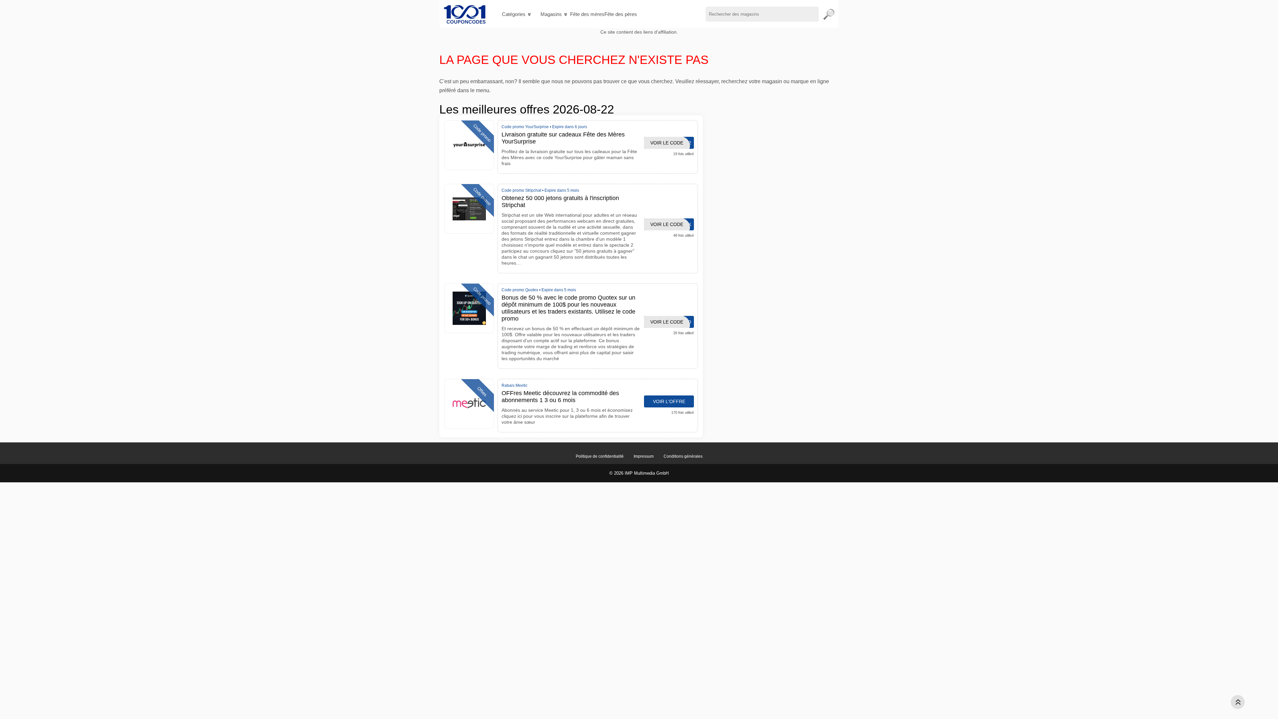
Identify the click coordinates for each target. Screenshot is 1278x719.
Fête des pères (620, 14)
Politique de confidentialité (600, 456)
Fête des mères (587, 14)
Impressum (644, 456)
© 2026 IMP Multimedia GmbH (639, 473)
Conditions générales (683, 456)
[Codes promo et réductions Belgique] (464, 14)
